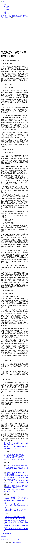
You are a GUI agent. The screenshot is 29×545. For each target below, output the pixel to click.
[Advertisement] (14, 34)
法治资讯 (6, 11)
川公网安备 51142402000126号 (10, 539)
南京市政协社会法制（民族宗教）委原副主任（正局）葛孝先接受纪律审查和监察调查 (16, 482)
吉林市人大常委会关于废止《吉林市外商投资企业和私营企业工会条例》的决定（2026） (16, 500)
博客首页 (6, 4)
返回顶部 (8, 533)
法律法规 (6, 6)
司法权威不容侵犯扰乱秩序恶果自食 (14, 459)
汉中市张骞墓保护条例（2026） (14, 511)
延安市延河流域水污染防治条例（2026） (16, 497)
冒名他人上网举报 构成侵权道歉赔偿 (15, 520)
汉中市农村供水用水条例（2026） (14, 504)
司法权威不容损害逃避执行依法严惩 (14, 456)
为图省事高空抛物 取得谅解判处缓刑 (15, 518)
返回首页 (3, 533)
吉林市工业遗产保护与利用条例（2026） (16, 509)
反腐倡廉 (6, 9)
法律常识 (6, 8)
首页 (2, 17)
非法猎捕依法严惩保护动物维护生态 (14, 457)
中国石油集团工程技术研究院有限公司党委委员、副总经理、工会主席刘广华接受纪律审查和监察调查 (16, 477)
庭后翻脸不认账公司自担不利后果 (13, 454)
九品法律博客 (17, 542)
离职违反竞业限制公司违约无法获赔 (15, 517)
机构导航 (6, 13)
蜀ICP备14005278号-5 (7, 536)
